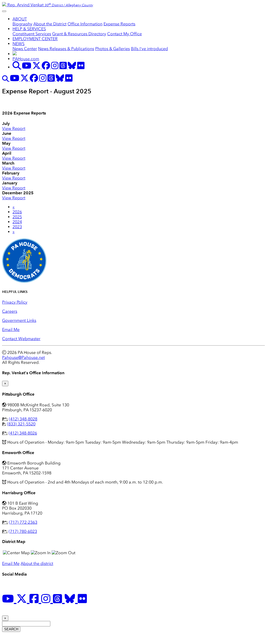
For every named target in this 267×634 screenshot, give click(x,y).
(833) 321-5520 (21, 423)
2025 (17, 216)
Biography (22, 23)
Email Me (11, 329)
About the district (37, 563)
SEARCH (11, 629)
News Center (25, 48)
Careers (9, 311)
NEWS (19, 43)
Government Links (19, 320)
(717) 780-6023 (23, 531)
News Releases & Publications (66, 48)
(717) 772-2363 (23, 522)
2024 (17, 221)
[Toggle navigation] (4, 11)
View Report (13, 128)
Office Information (85, 23)
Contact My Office (124, 33)
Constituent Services (32, 33)
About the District (49, 23)
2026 (17, 211)
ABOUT (20, 18)
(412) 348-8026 (23, 433)
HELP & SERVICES (29, 28)
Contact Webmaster (21, 338)
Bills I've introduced (149, 48)
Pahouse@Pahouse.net (23, 357)
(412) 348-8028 (23, 418)
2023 (17, 226)
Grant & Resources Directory (79, 33)
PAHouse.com (26, 58)
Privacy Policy (14, 302)
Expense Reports (119, 23)
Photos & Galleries (112, 48)
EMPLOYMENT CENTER (35, 38)
